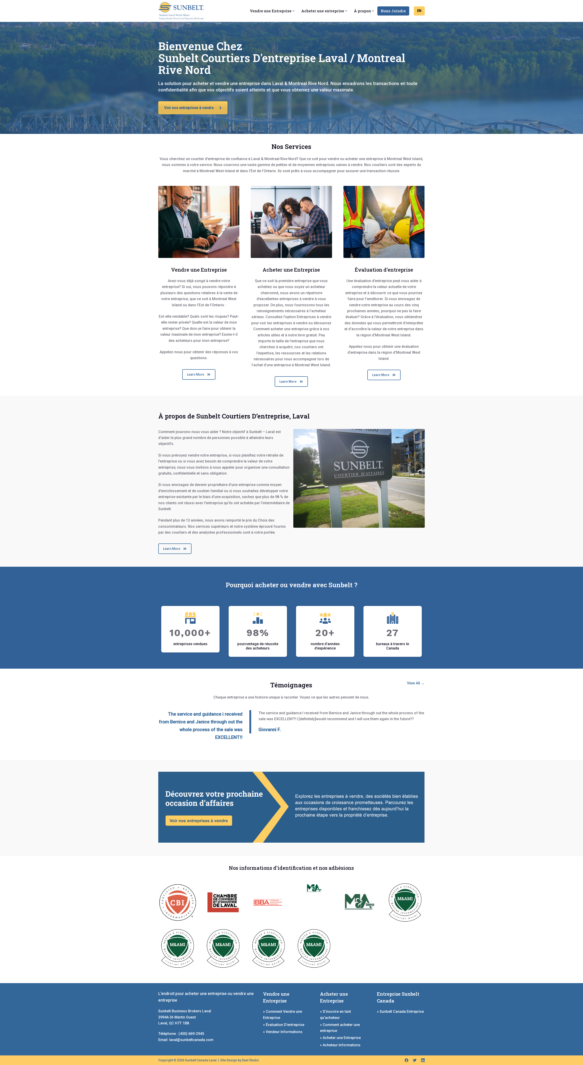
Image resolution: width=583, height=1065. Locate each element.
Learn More (195, 374)
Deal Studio (250, 1060)
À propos (362, 10)
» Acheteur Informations (340, 1045)
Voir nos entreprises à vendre (189, 108)
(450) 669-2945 (191, 1033)
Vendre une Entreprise (271, 10)
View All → (415, 683)
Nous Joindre (393, 10)
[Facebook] (406, 1060)
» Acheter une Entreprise (340, 1038)
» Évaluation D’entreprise (283, 1025)
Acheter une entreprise (322, 10)
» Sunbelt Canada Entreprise (400, 1011)
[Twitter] (415, 1060)
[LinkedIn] (423, 1060)
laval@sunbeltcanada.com (191, 1040)
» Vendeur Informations (282, 1032)
